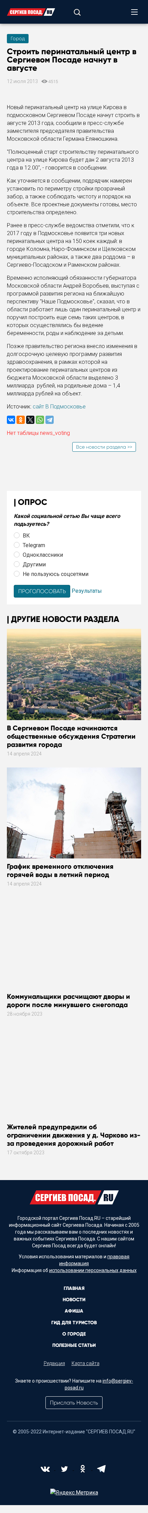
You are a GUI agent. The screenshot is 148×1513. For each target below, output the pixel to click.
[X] (30, 420)
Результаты (87, 591)
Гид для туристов (74, 1323)
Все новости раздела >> (104, 447)
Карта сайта (85, 1363)
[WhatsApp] (40, 420)
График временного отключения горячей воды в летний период (60, 870)
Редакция (54, 1363)
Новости (74, 1300)
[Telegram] (49, 420)
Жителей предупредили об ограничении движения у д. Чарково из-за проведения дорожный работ (73, 1135)
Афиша (74, 1311)
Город (18, 38)
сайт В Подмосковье (59, 406)
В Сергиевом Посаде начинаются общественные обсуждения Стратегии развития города (71, 736)
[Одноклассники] (21, 420)
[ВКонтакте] (11, 420)
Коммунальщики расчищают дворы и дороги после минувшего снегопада (68, 1000)
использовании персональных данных (93, 1270)
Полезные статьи (74, 1345)
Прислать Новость (74, 1402)
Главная (74, 1288)
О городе (74, 1334)
